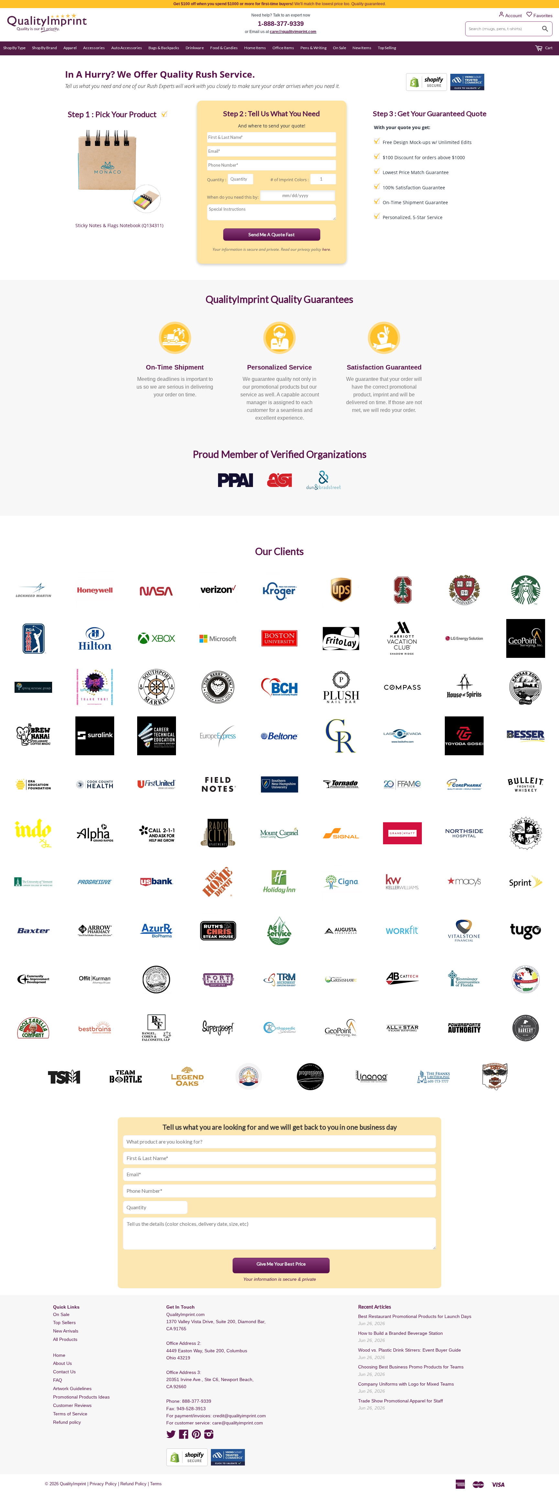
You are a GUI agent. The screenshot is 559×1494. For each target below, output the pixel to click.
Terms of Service (70, 1413)
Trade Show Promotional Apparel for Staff (400, 1400)
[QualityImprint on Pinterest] (196, 1436)
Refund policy (67, 1422)
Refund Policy (133, 1483)
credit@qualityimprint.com (239, 1415)
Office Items (283, 47)
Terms (156, 1483)
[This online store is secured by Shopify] (426, 82)
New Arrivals (65, 1331)
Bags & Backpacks (163, 47)
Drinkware (195, 47)
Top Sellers (64, 1322)
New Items (362, 47)
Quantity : (216, 180)
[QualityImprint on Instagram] (209, 1436)
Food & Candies (224, 47)
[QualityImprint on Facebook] (184, 1436)
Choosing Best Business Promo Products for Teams (411, 1366)
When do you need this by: (232, 197)
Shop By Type (14, 47)
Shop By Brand (44, 47)
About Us (62, 1363)
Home (59, 1355)
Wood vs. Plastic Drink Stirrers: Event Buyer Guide (409, 1350)
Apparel (70, 47)
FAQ (57, 1380)
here (326, 249)
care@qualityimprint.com (293, 31)
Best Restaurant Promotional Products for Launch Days (414, 1316)
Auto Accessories (126, 47)
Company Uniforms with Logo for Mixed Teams (406, 1384)
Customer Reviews (72, 1405)
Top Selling (387, 47)
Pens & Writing (313, 47)
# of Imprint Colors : (289, 180)
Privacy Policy (103, 1483)
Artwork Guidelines (72, 1388)
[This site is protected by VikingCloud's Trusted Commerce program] (467, 82)
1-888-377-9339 (281, 23)
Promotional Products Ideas (81, 1397)
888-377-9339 (196, 1401)
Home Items (255, 47)
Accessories (94, 47)
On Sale (339, 47)
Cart (548, 47)
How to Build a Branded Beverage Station (400, 1333)
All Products (65, 1339)
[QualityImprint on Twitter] (171, 1436)
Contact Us (64, 1371)
